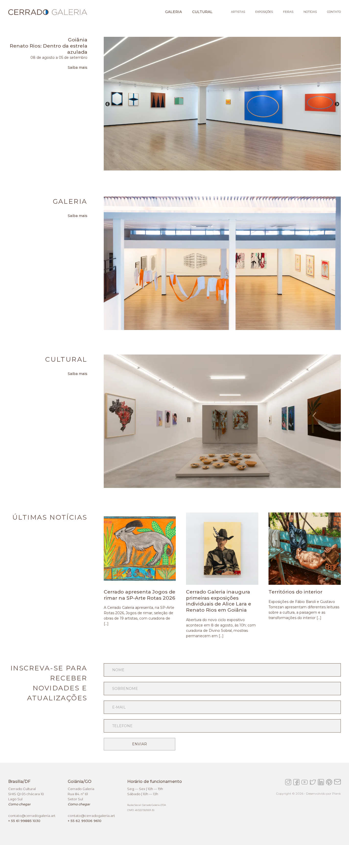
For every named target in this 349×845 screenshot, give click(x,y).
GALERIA (173, 11)
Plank (336, 793)
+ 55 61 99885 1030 (24, 821)
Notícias (310, 12)
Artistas (238, 12)
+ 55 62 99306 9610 (84, 821)
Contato (334, 12)
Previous (107, 104)
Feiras (288, 12)
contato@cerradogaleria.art (31, 816)
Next (337, 104)
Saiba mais (77, 67)
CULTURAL (202, 11)
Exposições (264, 12)
